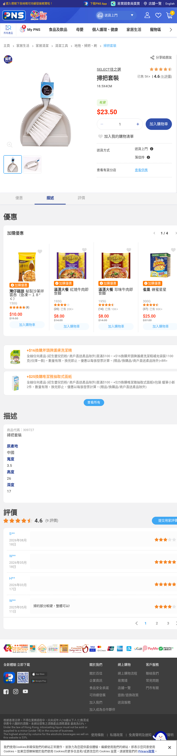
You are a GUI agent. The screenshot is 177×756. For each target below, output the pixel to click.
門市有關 (152, 688)
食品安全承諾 (99, 688)
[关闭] (170, 747)
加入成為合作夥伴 (102, 709)
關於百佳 (95, 673)
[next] (170, 29)
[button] (116, 15)
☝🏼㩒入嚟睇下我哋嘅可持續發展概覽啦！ (27, 3)
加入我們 (95, 702)
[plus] (137, 124)
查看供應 (141, 170)
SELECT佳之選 (109, 69)
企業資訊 (95, 680)
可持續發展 (97, 695)
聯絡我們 (152, 673)
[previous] (136, 623)
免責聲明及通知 (140, 735)
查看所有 (93, 402)
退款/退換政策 (128, 695)
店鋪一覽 (124, 688)
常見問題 (152, 680)
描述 (50, 198)
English (170, 3)
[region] (88, 748)
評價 (81, 198)
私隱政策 (117, 735)
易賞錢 (122, 680)
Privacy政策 (146, 751)
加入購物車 (159, 124)
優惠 (19, 198)
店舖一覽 (155, 3)
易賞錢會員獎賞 (128, 3)
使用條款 (98, 735)
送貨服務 (124, 702)
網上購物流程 (127, 673)
